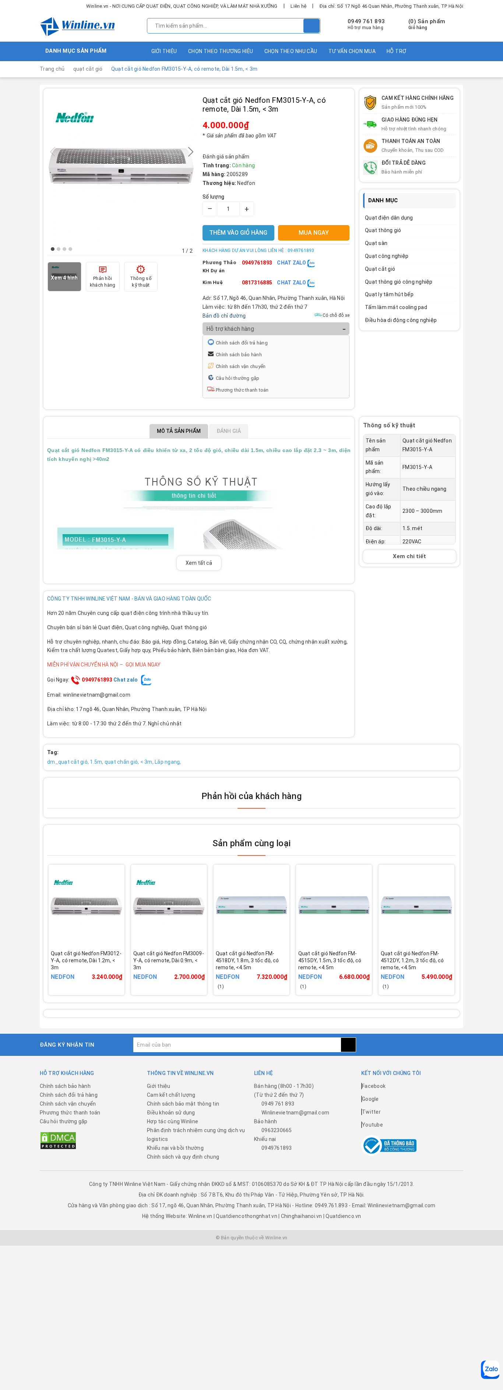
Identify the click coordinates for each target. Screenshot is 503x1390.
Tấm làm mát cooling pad (396, 307)
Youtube (372, 1125)
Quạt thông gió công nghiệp (399, 282)
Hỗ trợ (397, 51)
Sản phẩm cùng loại (251, 843)
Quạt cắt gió (380, 269)
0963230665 (276, 1130)
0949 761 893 (366, 21)
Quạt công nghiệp (386, 256)
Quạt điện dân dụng (389, 218)
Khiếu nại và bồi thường (175, 1148)
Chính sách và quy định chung (183, 1157)
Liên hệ (298, 6)
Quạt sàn (376, 243)
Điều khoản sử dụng (171, 1113)
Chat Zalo (292, 263)
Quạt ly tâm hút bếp (389, 294)
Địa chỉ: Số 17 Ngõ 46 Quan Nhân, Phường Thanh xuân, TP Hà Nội (391, 6)
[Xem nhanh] (122, 966)
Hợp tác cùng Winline (172, 1121)
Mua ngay (96, 971)
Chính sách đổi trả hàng (242, 343)
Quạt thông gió (383, 230)
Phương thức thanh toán (242, 390)
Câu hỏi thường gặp (238, 378)
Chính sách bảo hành (239, 354)
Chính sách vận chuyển (240, 366)
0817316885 (257, 283)
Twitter (371, 1112)
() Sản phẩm (426, 24)
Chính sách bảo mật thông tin (183, 1104)
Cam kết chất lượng (171, 1095)
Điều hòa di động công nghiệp (401, 320)
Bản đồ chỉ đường (224, 316)
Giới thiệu (164, 51)
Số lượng (213, 197)
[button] (52, 249)
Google (370, 1099)
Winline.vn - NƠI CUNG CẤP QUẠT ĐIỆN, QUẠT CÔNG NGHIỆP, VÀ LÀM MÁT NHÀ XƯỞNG (182, 6)
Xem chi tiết (409, 556)
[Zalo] (490, 1370)
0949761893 (257, 263)
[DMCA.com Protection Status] (58, 1140)
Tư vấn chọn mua (352, 51)
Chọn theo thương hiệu (220, 51)
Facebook (374, 1086)
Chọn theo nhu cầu (290, 51)
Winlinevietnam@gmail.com (295, 1113)
